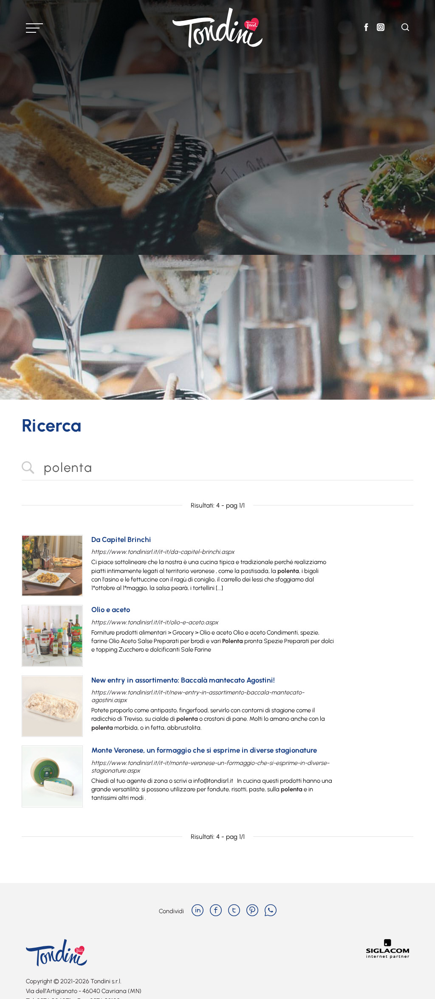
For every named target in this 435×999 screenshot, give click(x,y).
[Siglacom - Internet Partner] (387, 956)
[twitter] (234, 911)
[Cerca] (405, 29)
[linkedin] (197, 911)
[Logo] (217, 28)
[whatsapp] (271, 911)
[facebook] (216, 911)
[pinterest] (252, 911)
